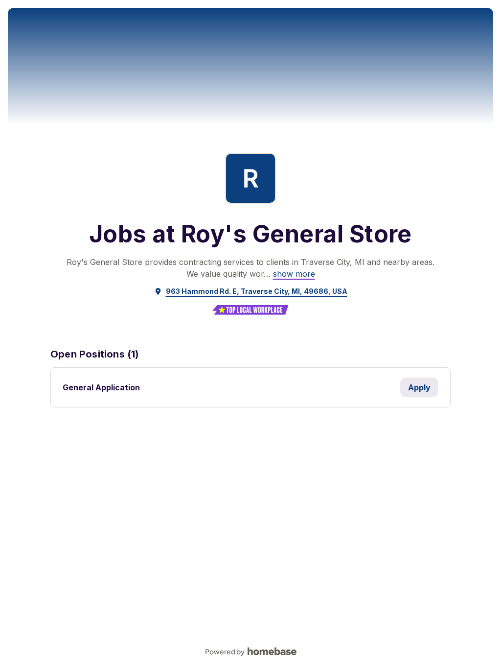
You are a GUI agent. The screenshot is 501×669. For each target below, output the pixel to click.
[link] (294, 274)
